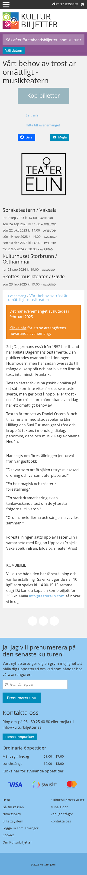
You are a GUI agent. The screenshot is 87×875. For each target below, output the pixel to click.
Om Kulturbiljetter (17, 842)
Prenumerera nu (21, 697)
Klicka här (18, 327)
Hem (6, 800)
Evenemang (17, 296)
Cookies (9, 835)
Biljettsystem (13, 821)
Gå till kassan (13, 807)
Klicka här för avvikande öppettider (33, 771)
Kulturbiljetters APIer (67, 800)
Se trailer (33, 115)
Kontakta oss (61, 821)
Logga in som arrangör (21, 828)
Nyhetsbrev (12, 814)
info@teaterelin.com (46, 596)
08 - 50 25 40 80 (36, 721)
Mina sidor (59, 807)
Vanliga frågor (62, 814)
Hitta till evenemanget (43, 125)
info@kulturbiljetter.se (22, 727)
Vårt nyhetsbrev (65, 4)
